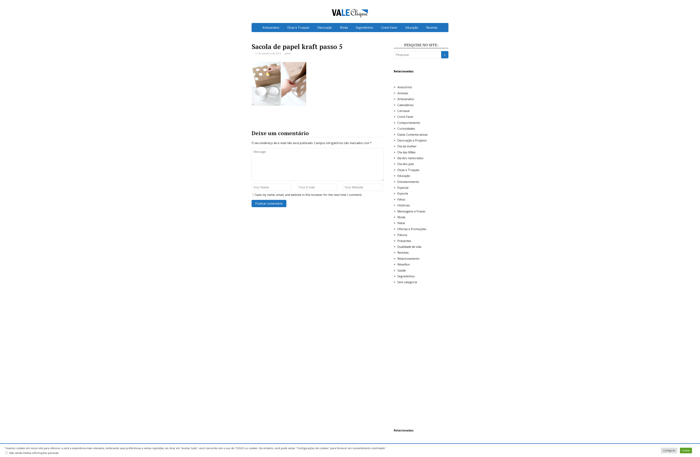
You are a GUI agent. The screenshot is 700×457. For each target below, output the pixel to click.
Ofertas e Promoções (411, 229)
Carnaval (403, 111)
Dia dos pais (405, 164)
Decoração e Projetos (412, 140)
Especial (402, 188)
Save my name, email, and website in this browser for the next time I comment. (308, 195)
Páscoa (402, 235)
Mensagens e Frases (411, 211)
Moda (344, 28)
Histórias (403, 205)
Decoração (324, 28)
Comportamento (408, 123)
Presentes (404, 241)
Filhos (401, 199)
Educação (411, 28)
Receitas (432, 28)
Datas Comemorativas (412, 135)
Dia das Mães (406, 152)
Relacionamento (408, 259)
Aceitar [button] (686, 450)
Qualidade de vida (409, 247)
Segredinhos (364, 28)
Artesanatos (270, 28)
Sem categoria (407, 282)
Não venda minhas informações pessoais (34, 453)
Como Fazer (389, 28)
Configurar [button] (669, 450)
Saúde (401, 270)
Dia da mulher (407, 146)
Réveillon (403, 264)
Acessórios (404, 87)
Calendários (405, 105)
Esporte (402, 193)
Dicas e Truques (298, 28)
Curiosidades (406, 129)
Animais (402, 93)
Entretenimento (408, 182)
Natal (401, 223)
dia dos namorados (410, 158)
